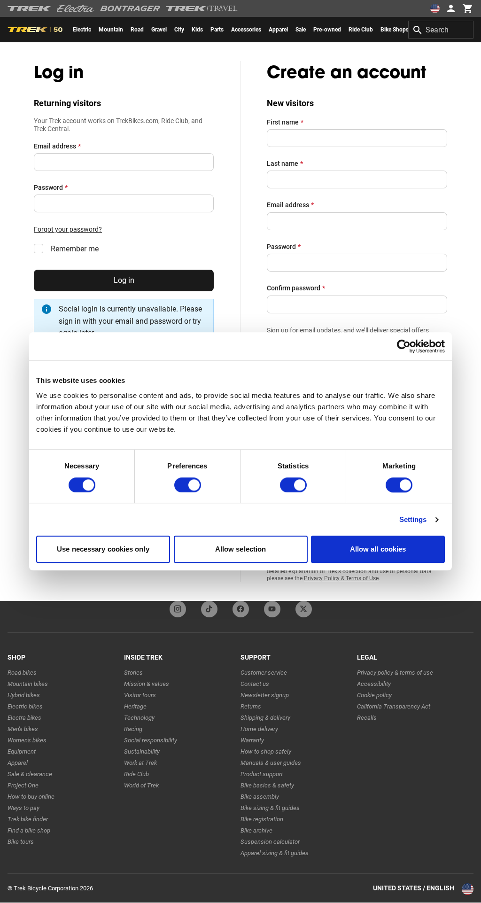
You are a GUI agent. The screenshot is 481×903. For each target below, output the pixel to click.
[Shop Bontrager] (130, 8)
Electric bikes (25, 706)
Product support (261, 774)
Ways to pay (23, 807)
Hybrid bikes (24, 695)
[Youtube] (272, 609)
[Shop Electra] (75, 8)
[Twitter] (303, 609)
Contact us (254, 683)
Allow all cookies (378, 549)
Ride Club (136, 774)
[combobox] (440, 30)
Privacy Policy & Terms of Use (341, 578)
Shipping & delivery (265, 717)
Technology (139, 717)
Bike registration (261, 819)
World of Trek (141, 785)
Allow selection (240, 549)
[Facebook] (241, 609)
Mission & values (146, 683)
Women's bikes (27, 740)
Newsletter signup (264, 695)
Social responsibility (150, 740)
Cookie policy (374, 695)
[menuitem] (82, 29)
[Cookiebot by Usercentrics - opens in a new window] (404, 346)
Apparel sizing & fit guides (274, 852)
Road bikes (22, 672)
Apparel (18, 762)
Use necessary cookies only (103, 549)
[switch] (187, 484)
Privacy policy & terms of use (395, 672)
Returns (250, 706)
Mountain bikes (28, 683)
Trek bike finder (28, 819)
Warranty (252, 740)
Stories (133, 672)
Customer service (263, 672)
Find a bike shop (29, 830)
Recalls (367, 717)
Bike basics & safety (267, 785)
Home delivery (259, 728)
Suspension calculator (270, 841)
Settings (413, 519)
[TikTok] (209, 609)
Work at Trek (140, 762)
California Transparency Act (393, 706)
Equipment (22, 751)
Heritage (135, 706)
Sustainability (142, 751)
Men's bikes (23, 728)
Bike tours (21, 841)
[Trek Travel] (202, 8)
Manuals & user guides (270, 762)
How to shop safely (265, 751)
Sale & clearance (30, 774)
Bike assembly (259, 796)
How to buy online (31, 796)
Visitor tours (140, 695)
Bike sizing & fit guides (270, 807)
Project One (23, 785)
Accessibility (374, 683)
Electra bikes (24, 717)
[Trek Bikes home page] (29, 8)
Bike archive (256, 830)
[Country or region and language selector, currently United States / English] (435, 8)
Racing (133, 728)
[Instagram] (178, 609)
